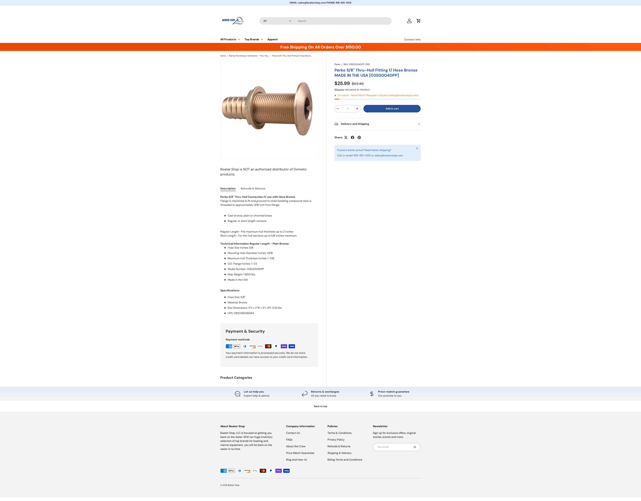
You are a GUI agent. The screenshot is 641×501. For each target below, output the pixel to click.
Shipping (339, 89)
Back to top (320, 406)
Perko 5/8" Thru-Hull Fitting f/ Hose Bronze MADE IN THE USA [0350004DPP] (292, 56)
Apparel (272, 39)
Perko (337, 64)
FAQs (289, 439)
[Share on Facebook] (352, 137)
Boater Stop (233, 485)
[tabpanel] (269, 255)
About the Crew (295, 446)
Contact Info (412, 39)
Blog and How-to (296, 459)
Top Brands (252, 39)
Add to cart (392, 108)
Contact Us (293, 433)
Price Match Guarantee (300, 453)
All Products (228, 39)
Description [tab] (228, 188)
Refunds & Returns (339, 446)
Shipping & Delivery (340, 453)
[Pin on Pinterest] (359, 137)
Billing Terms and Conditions (345, 459)
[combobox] (325, 21)
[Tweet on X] (346, 137)
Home (223, 56)
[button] (418, 21)
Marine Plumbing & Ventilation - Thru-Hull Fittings (249, 56)
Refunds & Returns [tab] (253, 188)
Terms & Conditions (340, 433)
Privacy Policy (336, 439)
